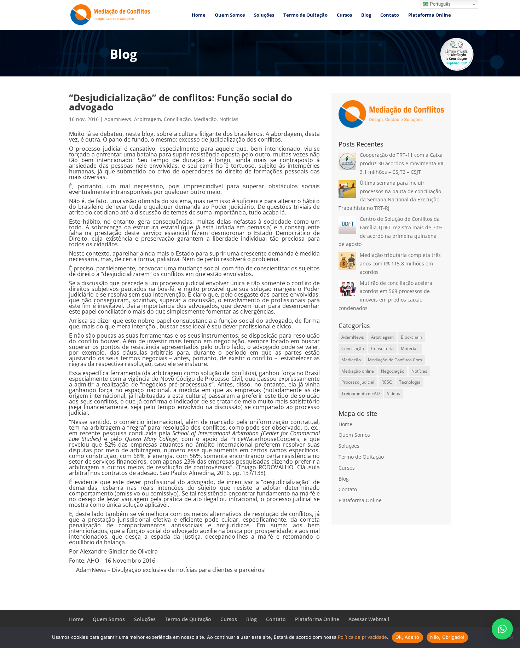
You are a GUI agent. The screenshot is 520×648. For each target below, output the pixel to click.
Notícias (228, 119)
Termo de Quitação (305, 15)
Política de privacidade (362, 637)
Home (199, 15)
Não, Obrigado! (447, 637)
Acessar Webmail (368, 619)
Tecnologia (410, 382)
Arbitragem (147, 119)
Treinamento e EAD (360, 393)
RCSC (386, 382)
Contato (389, 15)
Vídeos (393, 393)
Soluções (264, 15)
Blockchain (411, 337)
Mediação (204, 119)
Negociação (392, 371)
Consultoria (382, 348)
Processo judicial (357, 382)
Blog (366, 15)
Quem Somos (230, 15)
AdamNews (117, 119)
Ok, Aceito (407, 637)
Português (439, 4)
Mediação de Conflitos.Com (395, 360)
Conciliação (177, 119)
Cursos (344, 15)
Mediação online (357, 371)
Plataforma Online (429, 15)
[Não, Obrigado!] (511, 637)
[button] (502, 629)
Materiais (410, 348)
